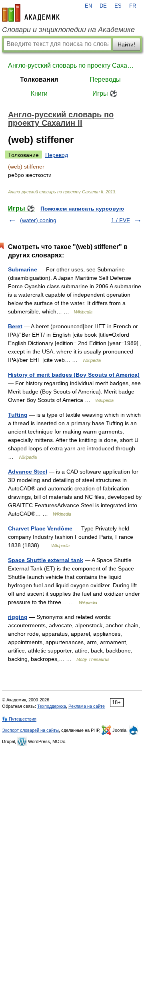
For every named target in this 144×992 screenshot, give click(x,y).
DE (103, 6)
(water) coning (38, 220)
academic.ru (31, 13)
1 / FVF (120, 220)
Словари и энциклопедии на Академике (68, 30)
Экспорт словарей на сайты (30, 730)
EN (88, 6)
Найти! (126, 44)
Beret (15, 326)
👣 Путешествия (19, 719)
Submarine (22, 269)
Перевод (56, 155)
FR (132, 6)
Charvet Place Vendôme (40, 528)
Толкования (39, 79)
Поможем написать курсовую (82, 208)
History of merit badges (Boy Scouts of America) (74, 374)
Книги (39, 93)
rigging (18, 617)
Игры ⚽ (105, 93)
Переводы (105, 79)
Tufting (18, 415)
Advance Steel (27, 471)
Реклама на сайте (86, 706)
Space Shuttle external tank (45, 560)
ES (118, 6)
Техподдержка (51, 706)
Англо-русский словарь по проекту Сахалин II (72, 65)
